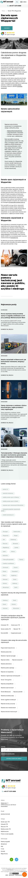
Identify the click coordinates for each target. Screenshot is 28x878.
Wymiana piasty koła (6, 651)
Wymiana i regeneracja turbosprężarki (10, 675)
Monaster (15, 543)
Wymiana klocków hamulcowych (9, 711)
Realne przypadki (5, 841)
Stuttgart (5, 531)
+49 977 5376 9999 (15, 6)
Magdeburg (6, 547)
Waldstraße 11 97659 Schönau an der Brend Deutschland (8, 805)
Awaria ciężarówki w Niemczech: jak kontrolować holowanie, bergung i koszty (13, 361)
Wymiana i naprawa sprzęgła (8, 655)
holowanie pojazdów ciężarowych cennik (10, 510)
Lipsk (4, 551)
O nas (2, 848)
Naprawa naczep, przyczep (8, 703)
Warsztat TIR (4, 826)
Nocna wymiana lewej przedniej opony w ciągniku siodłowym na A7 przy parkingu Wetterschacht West (13, 315)
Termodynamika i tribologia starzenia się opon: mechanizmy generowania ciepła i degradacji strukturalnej (14, 455)
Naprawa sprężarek (17, 659)
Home (3, 10)
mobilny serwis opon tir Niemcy (11, 497)
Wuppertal (5, 535)
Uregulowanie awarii (16, 633)
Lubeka (16, 547)
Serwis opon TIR (15, 625)
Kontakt (3, 851)
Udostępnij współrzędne (7, 753)
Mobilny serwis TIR (6, 829)
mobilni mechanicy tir (8, 515)
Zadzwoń (6, 28)
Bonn (4, 575)
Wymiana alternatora (6, 663)
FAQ (2, 846)
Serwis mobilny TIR (6, 629)
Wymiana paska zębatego (7, 667)
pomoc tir (5, 489)
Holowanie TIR (4, 625)
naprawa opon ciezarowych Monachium (13, 505)
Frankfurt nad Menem (8, 563)
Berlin (15, 587)
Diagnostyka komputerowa (8, 647)
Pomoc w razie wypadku (7, 834)
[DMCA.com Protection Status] (14, 873)
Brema (4, 571)
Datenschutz (18, 875)
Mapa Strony (4, 853)
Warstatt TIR (17, 629)
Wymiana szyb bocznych (7, 687)
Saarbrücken (17, 531)
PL (17, 2)
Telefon (3, 746)
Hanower (5, 579)
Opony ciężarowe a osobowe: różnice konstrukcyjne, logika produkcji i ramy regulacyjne (13, 407)
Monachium (6, 587)
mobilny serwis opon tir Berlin (10, 501)
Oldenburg (13, 539)
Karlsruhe (5, 555)
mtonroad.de (23, 871)
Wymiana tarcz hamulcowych (8, 707)
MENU (24, 2)
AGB (7, 875)
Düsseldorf (15, 571)
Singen (16, 535)
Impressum (11, 875)
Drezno (16, 567)
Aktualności (4, 844)
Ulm (4, 539)
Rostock (5, 543)
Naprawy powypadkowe (7, 683)
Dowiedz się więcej (7, 329)
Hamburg (14, 583)
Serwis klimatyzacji (6, 691)
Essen (14, 579)
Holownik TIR (4, 824)
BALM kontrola (4, 831)
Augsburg (13, 575)
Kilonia (13, 551)
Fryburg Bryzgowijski (8, 559)
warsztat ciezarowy (8, 493)
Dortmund (5, 567)
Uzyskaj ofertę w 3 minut (14, 758)
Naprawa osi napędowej (7, 671)
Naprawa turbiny (5, 659)
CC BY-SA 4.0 (9, 870)
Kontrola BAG (4, 633)
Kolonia (5, 583)
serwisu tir (11, 161)
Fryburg (21, 559)
